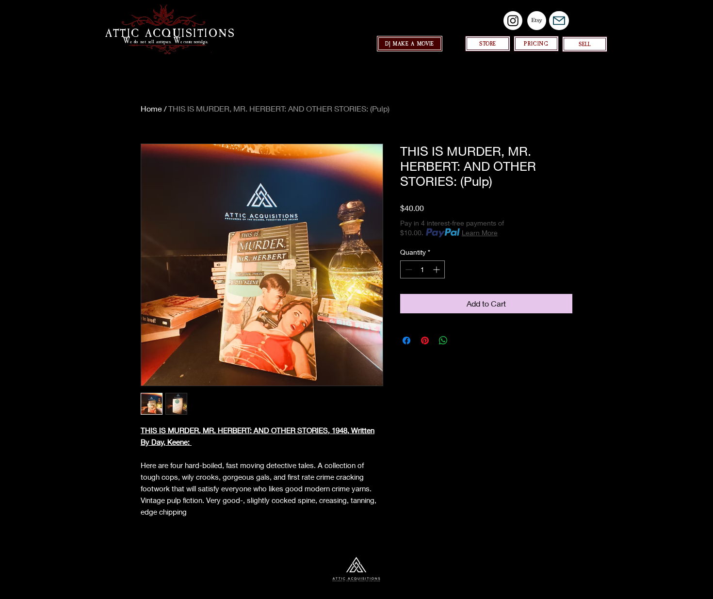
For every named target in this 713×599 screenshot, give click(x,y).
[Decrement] (408, 269)
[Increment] (437, 269)
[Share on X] (462, 340)
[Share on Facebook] (406, 340)
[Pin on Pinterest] (425, 340)
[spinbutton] (422, 269)
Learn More (480, 232)
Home (151, 108)
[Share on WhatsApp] (443, 340)
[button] (584, 44)
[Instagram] (512, 20)
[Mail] (559, 20)
